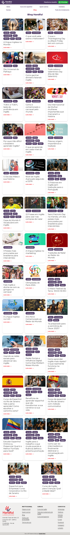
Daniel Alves (42, 533)
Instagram (61, 525)
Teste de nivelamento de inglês (45, 513)
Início (8, 7)
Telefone (60, 512)
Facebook (61, 522)
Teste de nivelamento (61, 10)
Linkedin (60, 528)
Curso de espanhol (26, 7)
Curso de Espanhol (43, 516)
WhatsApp (61, 509)
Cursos (8, 10)
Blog (35, 10)
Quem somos (44, 7)
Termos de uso (26, 522)
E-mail (60, 519)
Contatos (62, 7)
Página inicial (26, 509)
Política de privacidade (25, 518)
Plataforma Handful (50, 2)
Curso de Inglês (42, 509)
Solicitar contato (60, 515)
